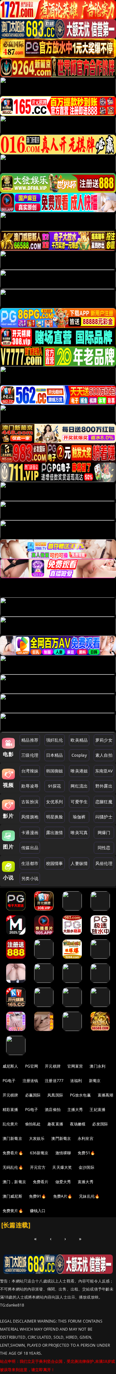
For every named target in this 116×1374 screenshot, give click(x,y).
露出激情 (54, 832)
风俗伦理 (103, 863)
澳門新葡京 (61, 1138)
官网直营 (75, 1066)
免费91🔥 (37, 1196)
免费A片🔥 (62, 1196)
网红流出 (79, 786)
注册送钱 (30, 1080)
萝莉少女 (103, 740)
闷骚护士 (103, 817)
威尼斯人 (10, 1066)
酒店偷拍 (53, 1109)
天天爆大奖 (62, 1167)
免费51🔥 (86, 1153)
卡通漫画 (29, 832)
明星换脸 (54, 817)
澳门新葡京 (12, 1138)
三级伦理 (29, 755)
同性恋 (104, 847)
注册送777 (54, 1080)
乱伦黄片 (10, 1124)
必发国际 (100, 1124)
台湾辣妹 (29, 771)
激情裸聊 (63, 1153)
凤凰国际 (55, 1095)
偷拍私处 (33, 1124)
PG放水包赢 (80, 1095)
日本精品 (54, 755)
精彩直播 (10, 1109)
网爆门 (104, 832)
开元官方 (38, 1167)
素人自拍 (103, 755)
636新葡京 (39, 1153)
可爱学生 (79, 802)
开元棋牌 (53, 1066)
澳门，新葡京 (14, 1182)
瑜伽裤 (79, 817)
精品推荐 (29, 740)
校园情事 (54, 863)
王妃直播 (97, 1109)
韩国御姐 (54, 771)
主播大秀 (75, 1109)
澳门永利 (97, 1066)
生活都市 (29, 863)
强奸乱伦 (54, 740)
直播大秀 (85, 1182)
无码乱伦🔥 (13, 1167)
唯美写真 (79, 832)
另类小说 (29, 878)
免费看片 (41, 1182)
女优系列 (54, 802)
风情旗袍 (29, 817)
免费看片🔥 (13, 1153)
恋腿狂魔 (103, 802)
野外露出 (103, 786)
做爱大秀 (63, 1182)
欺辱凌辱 (29, 786)
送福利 (76, 1080)
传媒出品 (29, 847)
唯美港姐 (79, 771)
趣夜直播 (55, 1124)
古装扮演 (29, 802)
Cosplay (79, 755)
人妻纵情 (79, 863)
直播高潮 (105, 1095)
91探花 (54, 786)
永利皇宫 (85, 1138)
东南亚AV (104, 771)
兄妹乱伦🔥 (89, 1196)
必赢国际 (33, 1095)
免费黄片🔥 (13, 1210)
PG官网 (31, 1066)
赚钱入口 (38, 1210)
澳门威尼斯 (12, 1196)
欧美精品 (79, 740)
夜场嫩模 (78, 1124)
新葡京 (95, 1080)
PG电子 (9, 1080)
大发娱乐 (37, 1138)
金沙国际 (86, 1167)
